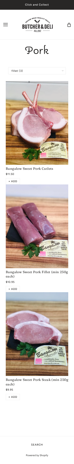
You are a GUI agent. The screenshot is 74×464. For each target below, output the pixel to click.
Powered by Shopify (37, 455)
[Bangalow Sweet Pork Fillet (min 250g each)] (37, 226)
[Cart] (69, 24)
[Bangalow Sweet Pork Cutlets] (37, 123)
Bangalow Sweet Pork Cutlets (29, 168)
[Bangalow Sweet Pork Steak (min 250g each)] (37, 334)
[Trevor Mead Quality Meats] (37, 24)
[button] (13, 181)
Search (37, 444)
